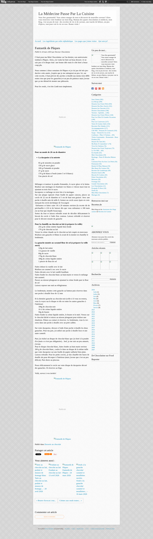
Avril (95, 301)
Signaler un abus (80, 528)
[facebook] (100, 2)
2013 (93, 336)
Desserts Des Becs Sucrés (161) (102, 106)
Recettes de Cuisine (104, 211)
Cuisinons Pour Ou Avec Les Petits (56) (104, 161)
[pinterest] (106, 2)
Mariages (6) (96, 195)
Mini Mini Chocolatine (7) (100, 193)
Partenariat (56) (97, 164)
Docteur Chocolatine (49, 528)
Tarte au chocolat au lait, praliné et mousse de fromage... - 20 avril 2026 (41, 484)
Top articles (67, 528)
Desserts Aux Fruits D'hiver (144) (102, 115)
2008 (93, 347)
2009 (93, 345)
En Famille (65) (97, 153)
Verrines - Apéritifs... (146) (100, 113)
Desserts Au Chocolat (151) (100, 108)
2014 (93, 334)
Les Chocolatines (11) (99, 186)
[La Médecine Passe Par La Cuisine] (96, 58)
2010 (93, 343)
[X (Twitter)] (103, 2)
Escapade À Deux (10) (99, 188)
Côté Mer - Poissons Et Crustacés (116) (104, 130)
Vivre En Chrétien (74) (99, 146)
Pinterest (96, 88)
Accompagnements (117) (100, 128)
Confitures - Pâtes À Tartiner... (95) (103, 135)
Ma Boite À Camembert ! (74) (101, 144)
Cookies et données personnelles (97, 528)
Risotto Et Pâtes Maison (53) (101, 166)
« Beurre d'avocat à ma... (46, 500)
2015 (93, 332)
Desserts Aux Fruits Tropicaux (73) (103, 148)
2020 (93, 321)
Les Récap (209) (97, 102)
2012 (93, 338)
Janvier (95, 307)
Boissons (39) (96, 179)
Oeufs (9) (95, 190)
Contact (73, 528)
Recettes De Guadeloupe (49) (101, 170)
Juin (94, 296)
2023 (93, 314)
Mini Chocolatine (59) (99, 155)
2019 (93, 323)
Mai (94, 299)
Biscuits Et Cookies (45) (99, 175)
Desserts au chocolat (53, 444)
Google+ (99, 88)
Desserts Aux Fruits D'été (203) (102, 104)
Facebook (93, 88)
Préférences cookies (110, 528)
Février (95, 305)
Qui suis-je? (103, 41)
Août (95, 292)
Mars (95, 303)
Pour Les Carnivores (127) (100, 122)
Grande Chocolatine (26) (99, 184)
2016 (93, 330)
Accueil (38, 41)
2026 (93, 290)
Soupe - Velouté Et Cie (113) (101, 133)
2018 (93, 325)
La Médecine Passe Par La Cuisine (66, 13)
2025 (93, 310)
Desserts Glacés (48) (98, 173)
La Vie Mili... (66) (98, 150)
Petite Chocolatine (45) (99, 177)
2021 (93, 318)
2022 (93, 316)
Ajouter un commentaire (49, 516)
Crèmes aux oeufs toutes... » (70, 500)
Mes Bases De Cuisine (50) (100, 168)
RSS (103, 88)
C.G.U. (87, 528)
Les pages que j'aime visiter (86, 41)
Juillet (95, 294)
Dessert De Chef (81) (98, 142)
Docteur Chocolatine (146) (100, 110)
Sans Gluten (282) (97, 99)
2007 (93, 350)
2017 (93, 327)
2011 (93, 341)
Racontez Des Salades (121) (101, 126)
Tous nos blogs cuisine (90, 1)
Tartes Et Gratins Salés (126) (101, 124)
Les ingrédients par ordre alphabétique (58, 41)
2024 (93, 312)
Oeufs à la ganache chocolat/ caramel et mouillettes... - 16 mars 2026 (82, 487)
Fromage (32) (96, 181)
